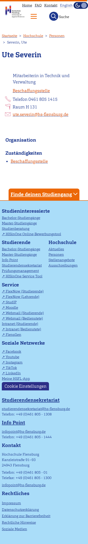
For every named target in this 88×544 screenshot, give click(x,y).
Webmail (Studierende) (25, 313)
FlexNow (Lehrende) (22, 296)
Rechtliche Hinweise (19, 522)
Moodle (12, 307)
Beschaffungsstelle (31, 91)
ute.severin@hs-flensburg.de (40, 114)
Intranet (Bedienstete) (23, 329)
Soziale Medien (14, 529)
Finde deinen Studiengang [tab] (41, 194)
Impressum (11, 503)
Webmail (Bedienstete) (24, 318)
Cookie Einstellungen (25, 386)
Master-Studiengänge (19, 223)
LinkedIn (13, 373)
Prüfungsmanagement (20, 270)
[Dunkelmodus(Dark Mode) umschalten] (81, 5)
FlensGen (13, 334)
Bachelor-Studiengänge (21, 217)
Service (10, 284)
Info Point (10, 260)
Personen (57, 35)
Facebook (13, 351)
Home (27, 5)
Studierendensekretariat (22, 265)
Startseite (9, 35)
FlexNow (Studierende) (25, 291)
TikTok (11, 367)
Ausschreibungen (63, 265)
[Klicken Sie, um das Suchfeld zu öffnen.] (53, 16)
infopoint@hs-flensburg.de (24, 431)
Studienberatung (15, 228)
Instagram (14, 362)
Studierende (16, 242)
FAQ (38, 5)
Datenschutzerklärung (20, 509)
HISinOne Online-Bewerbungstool (33, 234)
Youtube (12, 357)
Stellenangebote (62, 260)
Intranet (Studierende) (20, 323)
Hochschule (33, 35)
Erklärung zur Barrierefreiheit (26, 516)
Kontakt (50, 5)
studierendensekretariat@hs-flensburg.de (36, 408)
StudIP (11, 302)
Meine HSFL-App (16, 378)
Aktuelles (56, 249)
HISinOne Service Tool (24, 276)
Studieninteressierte (26, 211)
